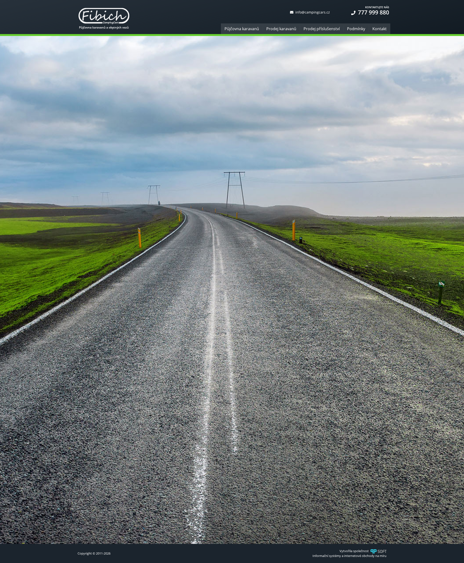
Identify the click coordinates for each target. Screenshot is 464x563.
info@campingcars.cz (312, 12)
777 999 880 (372, 12)
